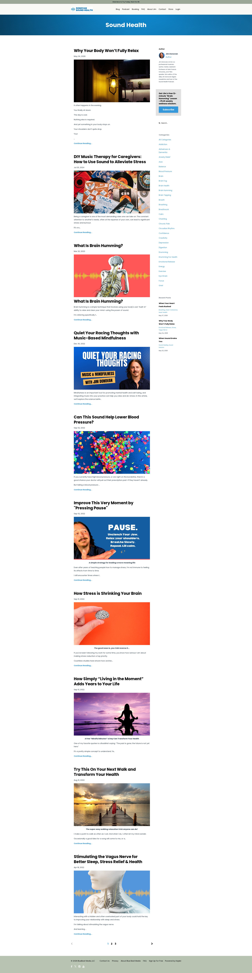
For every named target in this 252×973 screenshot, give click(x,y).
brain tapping (165, 195)
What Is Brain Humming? (98, 245)
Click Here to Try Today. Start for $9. (126, 2)
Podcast (125, 9)
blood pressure (165, 171)
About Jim (151, 9)
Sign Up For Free (156, 961)
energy (162, 266)
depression (164, 242)
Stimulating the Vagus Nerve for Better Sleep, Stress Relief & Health (108, 859)
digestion (163, 247)
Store (170, 9)
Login (178, 9)
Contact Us (105, 961)
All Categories (165, 139)
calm (161, 214)
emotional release (167, 261)
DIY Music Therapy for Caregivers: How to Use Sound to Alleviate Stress (110, 159)
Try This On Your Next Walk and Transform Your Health (105, 772)
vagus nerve (163, 330)
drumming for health (168, 257)
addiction (163, 144)
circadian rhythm (167, 228)
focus (161, 281)
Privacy (115, 961)
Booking (135, 9)
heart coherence (171, 310)
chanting (163, 219)
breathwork (164, 209)
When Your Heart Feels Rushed (167, 305)
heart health (163, 312)
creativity (163, 238)
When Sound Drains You (168, 340)
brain (161, 176)
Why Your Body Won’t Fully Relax (106, 50)
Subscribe (168, 109)
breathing (163, 204)
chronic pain (164, 223)
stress (174, 327)
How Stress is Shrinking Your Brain (108, 593)
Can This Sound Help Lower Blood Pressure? (106, 419)
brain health (164, 185)
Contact (162, 9)
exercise (162, 271)
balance (162, 166)
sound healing (163, 345)
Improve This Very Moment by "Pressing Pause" (103, 505)
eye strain (163, 276)
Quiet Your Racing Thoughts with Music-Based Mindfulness (106, 335)
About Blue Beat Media (131, 961)
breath (162, 200)
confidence (164, 233)
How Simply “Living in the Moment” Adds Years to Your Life (109, 681)
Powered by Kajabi (173, 961)
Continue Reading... (83, 143)
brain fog (163, 181)
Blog (118, 9)
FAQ (143, 9)
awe (161, 162)
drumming (163, 252)
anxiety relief (164, 157)
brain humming (165, 190)
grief (161, 285)
